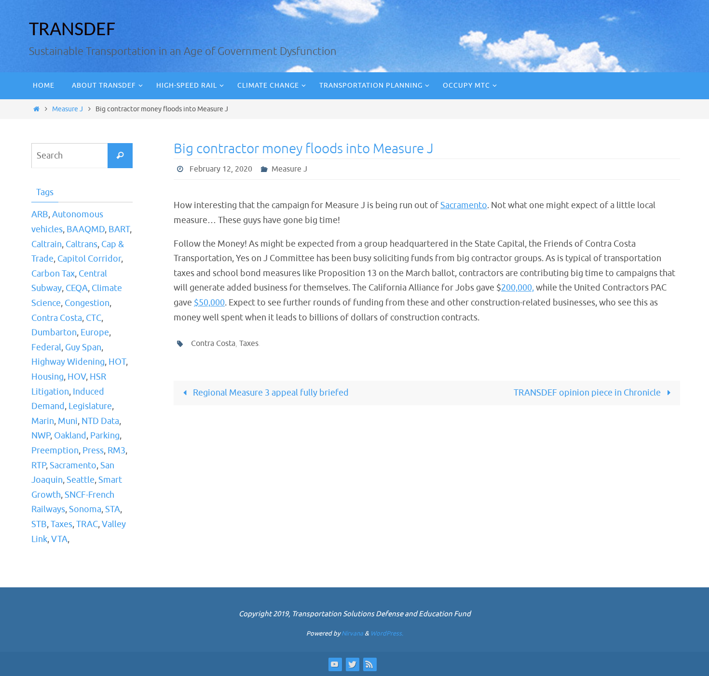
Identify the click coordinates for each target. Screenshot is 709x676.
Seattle (81, 480)
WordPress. (386, 633)
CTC (93, 318)
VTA (59, 539)
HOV (77, 376)
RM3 (116, 450)
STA (112, 509)
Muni (68, 421)
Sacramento (463, 205)
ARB (39, 214)
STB (39, 524)
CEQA (77, 288)
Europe (95, 332)
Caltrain (46, 244)
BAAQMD (86, 229)
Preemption (55, 450)
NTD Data (100, 421)
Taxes (249, 343)
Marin (42, 421)
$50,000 (209, 302)
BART (119, 229)
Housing (47, 376)
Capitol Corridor (89, 258)
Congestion (87, 303)
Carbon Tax (53, 273)
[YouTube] (334, 664)
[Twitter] (352, 664)
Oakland (70, 435)
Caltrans (81, 244)
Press (93, 450)
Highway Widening (68, 362)
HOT (117, 362)
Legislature (90, 406)
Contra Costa (213, 343)
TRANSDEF (72, 30)
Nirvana (352, 633)
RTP (38, 465)
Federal (46, 347)
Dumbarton (54, 332)
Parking (105, 435)
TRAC (87, 524)
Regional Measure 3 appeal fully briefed (270, 392)
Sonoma (85, 509)
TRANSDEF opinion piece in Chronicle (588, 392)
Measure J (67, 109)
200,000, (517, 287)
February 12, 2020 (221, 169)
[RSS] (369, 664)
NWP (40, 435)
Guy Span (83, 347)
